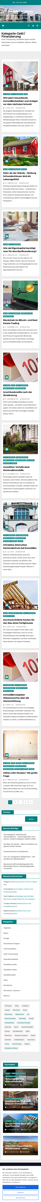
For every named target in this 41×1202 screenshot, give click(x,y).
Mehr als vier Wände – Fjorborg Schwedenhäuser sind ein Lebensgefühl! (19, 176)
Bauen (5, 169)
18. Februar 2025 (11, 255)
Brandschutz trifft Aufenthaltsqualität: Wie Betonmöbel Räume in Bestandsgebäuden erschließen (19, 866)
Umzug (7, 1044)
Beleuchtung (8, 1014)
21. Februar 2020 (11, 779)
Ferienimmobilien (8, 685)
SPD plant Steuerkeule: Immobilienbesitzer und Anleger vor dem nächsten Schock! (20, 101)
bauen (25, 1010)
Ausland (7, 1010)
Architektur (25, 1006)
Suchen (6, 812)
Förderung (8, 1027)
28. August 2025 (13, 1152)
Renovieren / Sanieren (10, 463)
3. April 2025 (9, 108)
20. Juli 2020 (9, 552)
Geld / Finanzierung (16, 94)
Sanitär (33, 1035)
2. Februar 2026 (13, 1085)
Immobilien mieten (21, 766)
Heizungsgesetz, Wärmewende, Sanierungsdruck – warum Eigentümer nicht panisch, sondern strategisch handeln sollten (20, 837)
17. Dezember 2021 (12, 327)
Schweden (8, 1039)
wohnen (27, 1044)
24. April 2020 (10, 626)
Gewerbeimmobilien (22, 457)
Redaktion (21, 108)
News (25, 94)
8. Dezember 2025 (13, 1129)
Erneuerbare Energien (15, 613)
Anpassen (20, 1192)
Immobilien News (20, 11)
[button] (29, 25)
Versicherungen (16, 1044)
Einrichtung (22, 1018)
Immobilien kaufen (27, 313)
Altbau (17, 1006)
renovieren (8, 1035)
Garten (16, 1027)
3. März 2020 (9, 705)
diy (28, 1014)
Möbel (27, 1031)
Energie (18, 763)
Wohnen (24, 169)
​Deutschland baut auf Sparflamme (16, 851)
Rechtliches (30, 460)
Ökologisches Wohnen (11, 1048)
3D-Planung (8, 1006)
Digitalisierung (20, 1014)
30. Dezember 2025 (14, 1107)
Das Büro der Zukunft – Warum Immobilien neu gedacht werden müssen (19, 1104)
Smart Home (31, 1039)
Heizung (7, 1031)
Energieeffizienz (9, 1022)
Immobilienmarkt (8, 316)
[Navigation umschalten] (37, 26)
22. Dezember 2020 (12, 399)
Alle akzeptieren (21, 1187)
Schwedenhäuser (19, 1039)
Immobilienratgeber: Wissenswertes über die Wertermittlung (16, 697)
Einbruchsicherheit (10, 1018)
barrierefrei (16, 1010)
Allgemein (7, 94)
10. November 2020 (12, 474)
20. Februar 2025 (11, 183)
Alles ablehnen (20, 1198)
